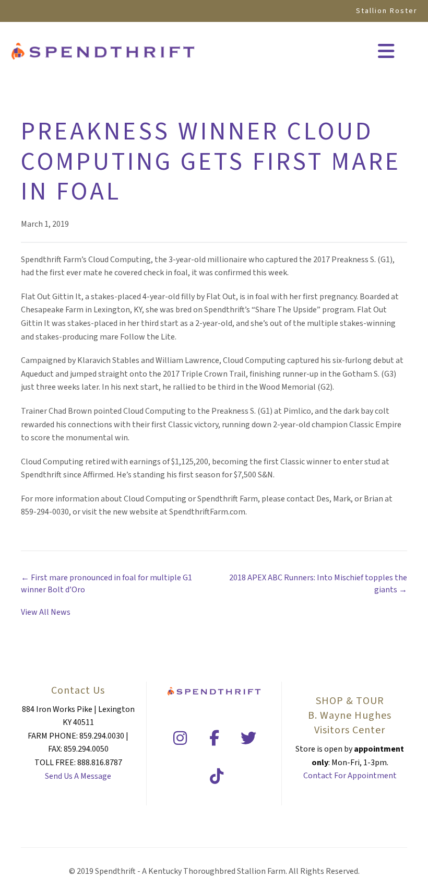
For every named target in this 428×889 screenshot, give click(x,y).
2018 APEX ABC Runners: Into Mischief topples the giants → (318, 583)
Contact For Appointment (350, 775)
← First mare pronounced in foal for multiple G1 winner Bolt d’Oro (106, 583)
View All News (45, 612)
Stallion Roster (387, 11)
